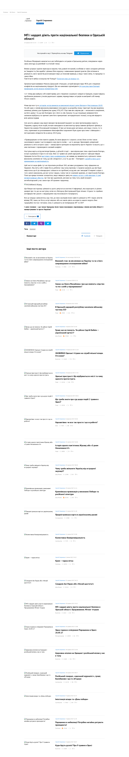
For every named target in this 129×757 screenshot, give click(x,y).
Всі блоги (12, 12)
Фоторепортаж (59, 636)
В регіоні (32, 229)
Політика (57, 267)
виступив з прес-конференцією (54, 156)
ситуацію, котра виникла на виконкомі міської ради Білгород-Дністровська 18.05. (71, 105)
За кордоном (59, 518)
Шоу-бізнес (58, 336)
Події (56, 290)
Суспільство (58, 541)
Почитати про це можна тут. (68, 79)
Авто (56, 425)
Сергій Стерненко (22, 12)
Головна (5, 12)
